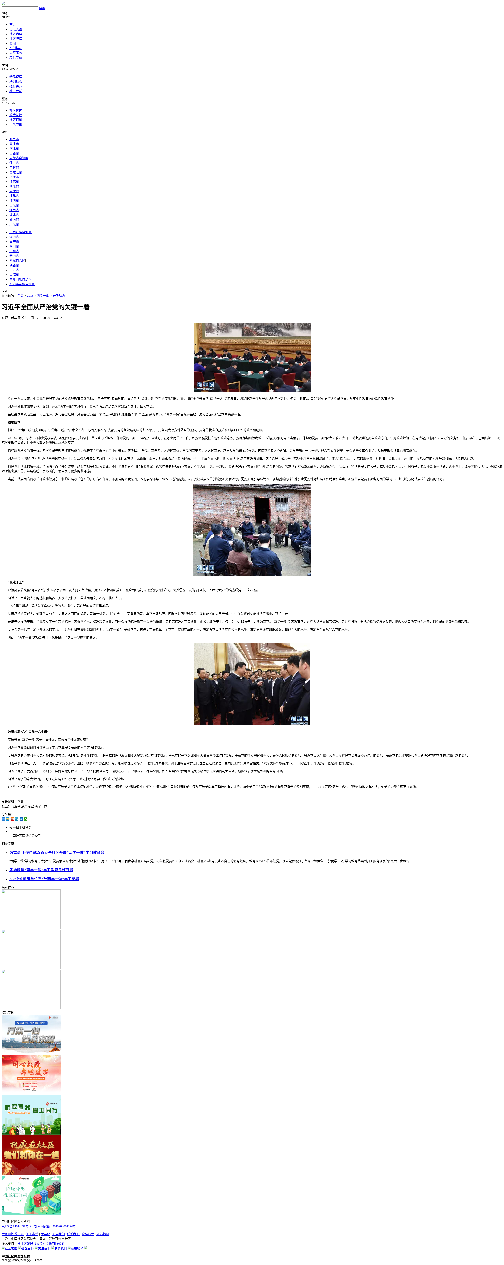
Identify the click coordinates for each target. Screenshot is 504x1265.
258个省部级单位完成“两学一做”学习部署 (44, 879)
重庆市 (14, 241)
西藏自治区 (17, 260)
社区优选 (15, 110)
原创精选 (15, 48)
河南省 (14, 210)
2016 (30, 295)
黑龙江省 (15, 172)
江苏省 (14, 181)
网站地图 (102, 1234)
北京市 (14, 139)
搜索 (42, 8)
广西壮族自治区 (20, 232)
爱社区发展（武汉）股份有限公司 (41, 1243)
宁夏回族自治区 (20, 279)
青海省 (14, 274)
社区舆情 (15, 38)
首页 (12, 24)
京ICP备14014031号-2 (17, 1226)
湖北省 (14, 215)
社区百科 (15, 120)
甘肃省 (14, 270)
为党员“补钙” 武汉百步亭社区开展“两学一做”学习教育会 (56, 852)
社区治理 (15, 34)
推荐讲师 (15, 86)
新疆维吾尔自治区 (22, 284)
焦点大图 (15, 29)
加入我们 (58, 1234)
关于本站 (32, 1234)
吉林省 (14, 167)
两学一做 (43, 295)
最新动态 (59, 295)
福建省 (14, 196)
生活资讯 (15, 124)
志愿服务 (15, 53)
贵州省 (14, 251)
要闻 (12, 43)
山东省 (14, 205)
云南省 (14, 255)
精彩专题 (15, 57)
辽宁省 (14, 163)
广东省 (14, 224)
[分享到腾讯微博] (17, 819)
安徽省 (14, 191)
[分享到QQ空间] (7, 819)
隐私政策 (88, 1234)
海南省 (14, 237)
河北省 (14, 148)
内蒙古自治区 (18, 158)
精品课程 (15, 77)
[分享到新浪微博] (12, 819)
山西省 (14, 153)
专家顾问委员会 (13, 1234)
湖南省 (14, 219)
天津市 (14, 144)
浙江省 (14, 186)
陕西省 (14, 265)
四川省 (14, 246)
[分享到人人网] (21, 819)
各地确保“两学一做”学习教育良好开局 (41, 870)
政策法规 (15, 115)
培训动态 (15, 81)
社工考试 (15, 91)
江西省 (14, 200)
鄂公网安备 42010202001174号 (55, 1226)
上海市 (14, 177)
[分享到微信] (26, 819)
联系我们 (73, 1234)
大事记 (45, 1234)
